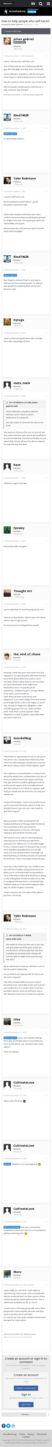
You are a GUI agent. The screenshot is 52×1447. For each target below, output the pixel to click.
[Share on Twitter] (8, 1426)
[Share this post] (46, 56)
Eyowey (18, 528)
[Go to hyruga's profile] (7, 322)
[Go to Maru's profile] (7, 1273)
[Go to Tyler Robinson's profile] (7, 180)
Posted (15, 56)
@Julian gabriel (10, 134)
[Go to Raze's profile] (7, 466)
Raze (17, 465)
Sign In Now (26, 1404)
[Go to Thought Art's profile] (7, 593)
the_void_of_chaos (26, 654)
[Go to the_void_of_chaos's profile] (7, 656)
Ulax (16, 1019)
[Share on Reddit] (13, 1425)
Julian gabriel (16, 24)
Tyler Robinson (24, 178)
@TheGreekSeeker (11, 1227)
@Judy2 (7, 1164)
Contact (26, 1436)
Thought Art (22, 591)
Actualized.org (9, 1434)
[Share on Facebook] (3, 1426)
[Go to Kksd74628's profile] (7, 117)
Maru (17, 1272)
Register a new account (26, 1388)
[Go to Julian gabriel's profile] (7, 41)
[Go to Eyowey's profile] (7, 530)
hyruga (18, 320)
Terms (22, 1434)
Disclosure (42, 1434)
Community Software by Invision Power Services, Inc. (26, 1443)
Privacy (31, 1434)
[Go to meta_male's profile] (7, 385)
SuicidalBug (22, 738)
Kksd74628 (20, 115)
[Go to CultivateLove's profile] (7, 1084)
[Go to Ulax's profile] (7, 1021)
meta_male (21, 383)
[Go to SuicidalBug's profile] (7, 740)
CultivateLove (23, 1082)
